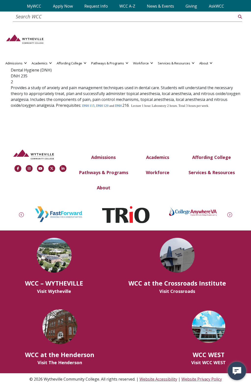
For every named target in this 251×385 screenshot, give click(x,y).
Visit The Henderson (60, 362)
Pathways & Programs (103, 172)
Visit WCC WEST (208, 362)
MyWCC (34, 6)
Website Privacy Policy (201, 379)
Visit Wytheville (54, 291)
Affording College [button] (70, 63)
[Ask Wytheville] (237, 371)
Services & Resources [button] (174, 63)
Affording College (211, 157)
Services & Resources (211, 172)
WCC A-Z (127, 6)
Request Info (96, 6)
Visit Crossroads (177, 291)
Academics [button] (40, 63)
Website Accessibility (158, 379)
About (103, 188)
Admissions (103, 157)
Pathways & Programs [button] (108, 63)
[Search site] (240, 16)
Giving (191, 6)
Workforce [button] (141, 63)
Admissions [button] (14, 63)
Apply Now (63, 6)
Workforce (157, 172)
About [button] (204, 63)
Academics (157, 157)
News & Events (160, 6)
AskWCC (216, 6)
